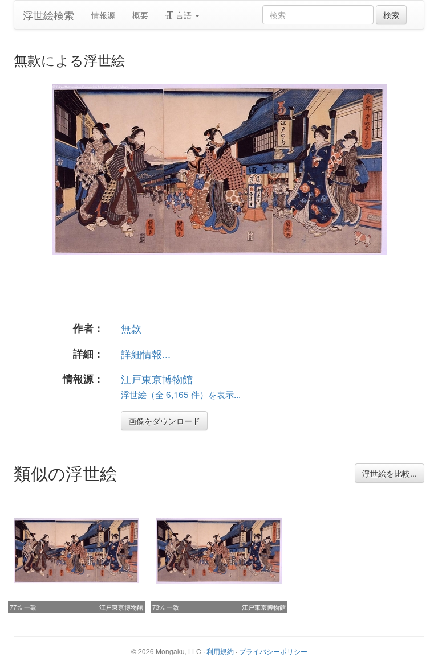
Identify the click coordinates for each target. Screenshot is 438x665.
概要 (140, 14)
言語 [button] (184, 14)
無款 (131, 328)
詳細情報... (146, 353)
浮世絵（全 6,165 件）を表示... (181, 394)
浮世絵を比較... (389, 473)
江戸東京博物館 (157, 378)
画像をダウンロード (164, 420)
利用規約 (220, 651)
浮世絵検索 (48, 14)
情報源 (103, 14)
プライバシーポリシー (273, 651)
